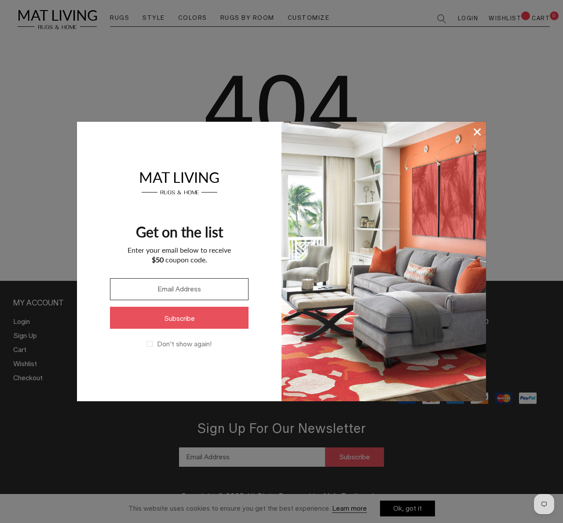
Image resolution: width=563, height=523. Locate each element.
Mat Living (179, 181)
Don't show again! (184, 344)
